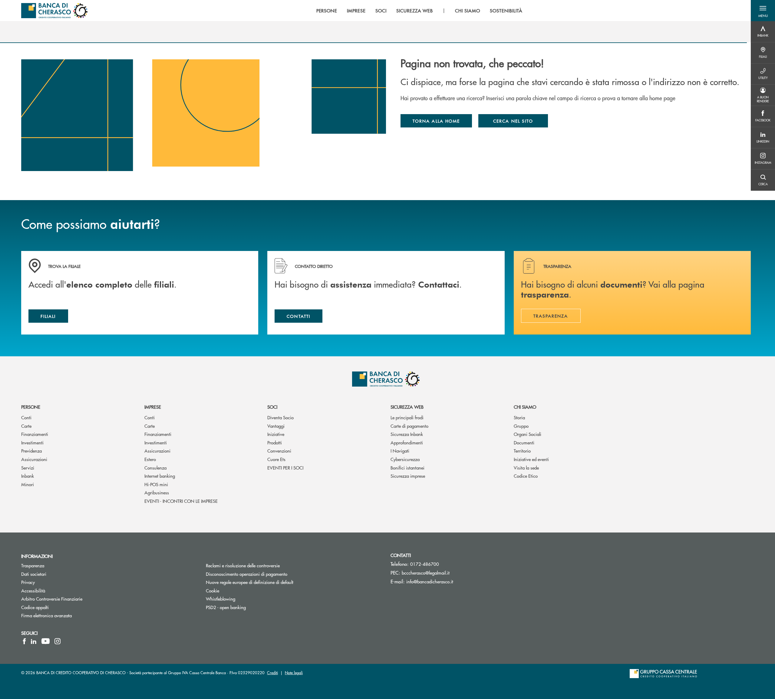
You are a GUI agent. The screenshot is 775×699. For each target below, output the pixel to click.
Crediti (272, 672)
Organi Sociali (527, 434)
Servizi (27, 467)
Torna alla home (436, 121)
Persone (30, 407)
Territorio (522, 450)
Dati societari (33, 574)
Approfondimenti (407, 442)
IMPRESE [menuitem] (356, 10)
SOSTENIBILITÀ (506, 10)
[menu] (419, 10)
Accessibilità (33, 590)
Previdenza (31, 450)
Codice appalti (35, 607)
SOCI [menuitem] (381, 10)
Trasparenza (32, 565)
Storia (519, 417)
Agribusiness (156, 492)
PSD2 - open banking (226, 607)
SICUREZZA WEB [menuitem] (414, 10)
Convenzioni (279, 450)
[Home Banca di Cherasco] (54, 10)
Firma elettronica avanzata (46, 615)
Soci (272, 407)
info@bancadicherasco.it (429, 581)
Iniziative (275, 434)
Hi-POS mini (156, 484)
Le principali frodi (407, 417)
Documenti (524, 442)
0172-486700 (424, 564)
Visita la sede (526, 467)
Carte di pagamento (409, 426)
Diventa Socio (280, 417)
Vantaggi (276, 426)
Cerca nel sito (513, 121)
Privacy (28, 582)
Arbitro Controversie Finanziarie (74, 598)
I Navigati (400, 450)
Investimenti (32, 442)
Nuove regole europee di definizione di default (249, 582)
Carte (26, 426)
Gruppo (521, 426)
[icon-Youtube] (45, 641)
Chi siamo (525, 407)
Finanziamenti (34, 434)
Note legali (294, 672)
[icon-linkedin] (34, 641)
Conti (26, 417)
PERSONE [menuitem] (327, 10)
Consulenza (155, 467)
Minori (27, 484)
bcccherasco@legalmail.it (426, 572)
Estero (150, 459)
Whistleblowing (220, 598)
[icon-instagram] (57, 641)
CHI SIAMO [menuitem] (467, 10)
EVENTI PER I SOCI (285, 467)
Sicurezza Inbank (407, 434)
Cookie (212, 590)
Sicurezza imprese (408, 476)
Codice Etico (526, 476)
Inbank (27, 476)
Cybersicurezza (405, 459)
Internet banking (159, 476)
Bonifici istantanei (407, 467)
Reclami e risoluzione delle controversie (243, 565)
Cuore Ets (276, 459)
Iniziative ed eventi (531, 459)
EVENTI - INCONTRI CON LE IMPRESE (181, 501)
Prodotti (274, 442)
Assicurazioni (34, 459)
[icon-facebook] (24, 641)
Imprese (152, 407)
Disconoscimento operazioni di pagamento (269, 574)
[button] (763, 10)
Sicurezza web (407, 407)
